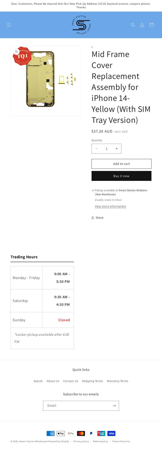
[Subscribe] (114, 406)
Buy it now (121, 176)
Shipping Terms (92, 381)
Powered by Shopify (58, 441)
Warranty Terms (117, 381)
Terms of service (121, 441)
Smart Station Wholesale (33, 441)
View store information (110, 206)
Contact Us (70, 381)
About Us (53, 381)
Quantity (97, 140)
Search (38, 381)
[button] (9, 25)
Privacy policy (81, 441)
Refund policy (100, 441)
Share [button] (100, 217)
